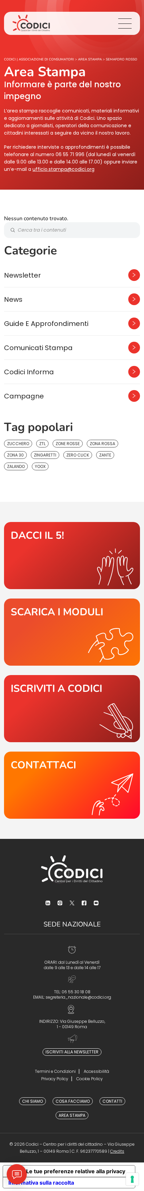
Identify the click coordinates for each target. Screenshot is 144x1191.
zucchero (18, 443)
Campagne (24, 396)
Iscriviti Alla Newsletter (72, 1052)
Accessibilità (96, 1071)
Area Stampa (72, 1115)
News (13, 299)
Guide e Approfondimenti (46, 323)
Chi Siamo (32, 1101)
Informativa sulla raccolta (41, 1182)
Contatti (112, 1101)
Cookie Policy (89, 1079)
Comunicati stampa (38, 347)
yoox (40, 466)
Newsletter (22, 275)
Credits (117, 1151)
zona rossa (102, 443)
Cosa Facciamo (73, 1101)
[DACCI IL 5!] (72, 555)
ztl (42, 443)
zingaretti (45, 455)
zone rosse (68, 443)
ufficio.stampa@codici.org (63, 169)
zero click (77, 455)
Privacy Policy (54, 1079)
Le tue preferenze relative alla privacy (75, 1171)
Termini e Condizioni (55, 1071)
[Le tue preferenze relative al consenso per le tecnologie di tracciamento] (132, 1179)
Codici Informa (29, 372)
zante (105, 455)
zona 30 (15, 455)
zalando (16, 466)
